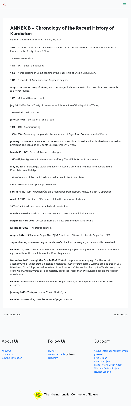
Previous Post (12, 314)
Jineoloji (98, 354)
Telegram (53, 357)
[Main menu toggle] (124, 4)
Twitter (51, 350)
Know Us (6, 350)
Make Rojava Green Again (108, 364)
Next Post (120, 314)
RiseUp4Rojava (102, 361)
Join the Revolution (12, 357)
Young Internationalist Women (111, 350)
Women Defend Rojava (106, 368)
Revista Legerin (102, 371)
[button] (4, 4)
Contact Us (7, 354)
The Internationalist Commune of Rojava (70, 394)
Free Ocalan (100, 357)
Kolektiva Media (56, 354)
